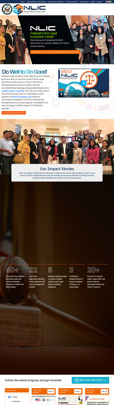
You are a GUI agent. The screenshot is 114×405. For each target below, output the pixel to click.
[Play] (61, 94)
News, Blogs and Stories (91, 380)
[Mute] (96, 94)
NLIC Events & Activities (55, 2)
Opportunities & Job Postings (36, 2)
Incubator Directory (72, 2)
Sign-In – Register (96, 2)
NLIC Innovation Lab (22, 97)
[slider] (73, 94)
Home (22, 2)
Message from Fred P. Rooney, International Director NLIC (56, 52)
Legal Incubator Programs (13, 91)
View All (51, 391)
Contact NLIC (84, 2)
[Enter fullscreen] (106, 94)
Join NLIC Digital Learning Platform (14, 113)
